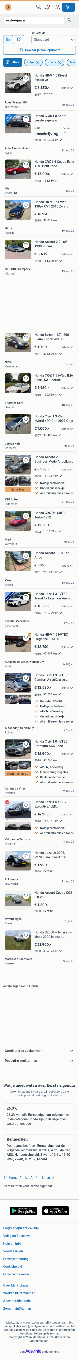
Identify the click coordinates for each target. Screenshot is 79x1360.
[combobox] (34, 20)
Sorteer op (38, 32)
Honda (52, 62)
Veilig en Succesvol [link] (17, 1236)
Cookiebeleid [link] (12, 1266)
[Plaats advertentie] (68, 7)
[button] (48, 7)
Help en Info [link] (12, 1243)
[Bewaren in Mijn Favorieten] (26, 78)
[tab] (8, 39)
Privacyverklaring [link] (16, 1259)
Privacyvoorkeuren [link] (17, 1274)
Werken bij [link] (11, 1293)
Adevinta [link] (9, 1301)
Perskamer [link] (27, 1293)
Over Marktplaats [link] (15, 1285)
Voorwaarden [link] (13, 1251)
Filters (15, 62)
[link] (8, 7)
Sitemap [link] (25, 1308)
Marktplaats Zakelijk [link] (24, 1228)
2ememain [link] (11, 1308)
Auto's (30, 62)
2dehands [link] (23, 1301)
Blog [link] (6, 1228)
